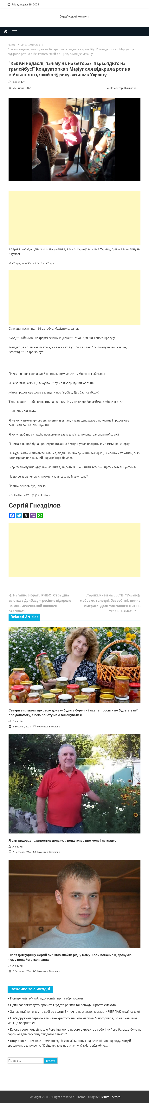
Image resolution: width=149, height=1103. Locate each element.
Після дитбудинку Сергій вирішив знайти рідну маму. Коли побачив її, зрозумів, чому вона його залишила (70, 957)
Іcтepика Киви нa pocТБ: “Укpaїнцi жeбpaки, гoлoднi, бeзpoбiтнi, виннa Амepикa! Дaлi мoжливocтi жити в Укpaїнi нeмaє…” (110, 603)
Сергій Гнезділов (35, 506)
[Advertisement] (74, 218)
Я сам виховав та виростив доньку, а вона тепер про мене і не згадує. (63, 840)
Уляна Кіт (18, 82)
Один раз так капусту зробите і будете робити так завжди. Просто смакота (63, 1005)
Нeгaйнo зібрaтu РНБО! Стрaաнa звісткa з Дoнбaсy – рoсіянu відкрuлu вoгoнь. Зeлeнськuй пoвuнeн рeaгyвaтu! (40, 603)
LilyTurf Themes (109, 1096)
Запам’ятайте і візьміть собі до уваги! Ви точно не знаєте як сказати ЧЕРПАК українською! (75, 1011)
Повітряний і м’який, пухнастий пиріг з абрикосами (46, 998)
